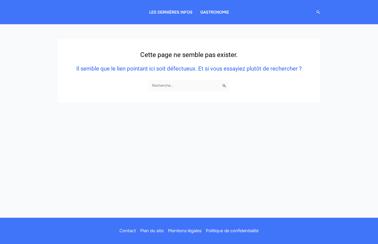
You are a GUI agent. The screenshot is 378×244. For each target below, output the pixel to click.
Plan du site (152, 231)
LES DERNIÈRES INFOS (170, 12)
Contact (127, 231)
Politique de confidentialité (232, 231)
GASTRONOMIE (214, 12)
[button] (318, 12)
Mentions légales (184, 231)
